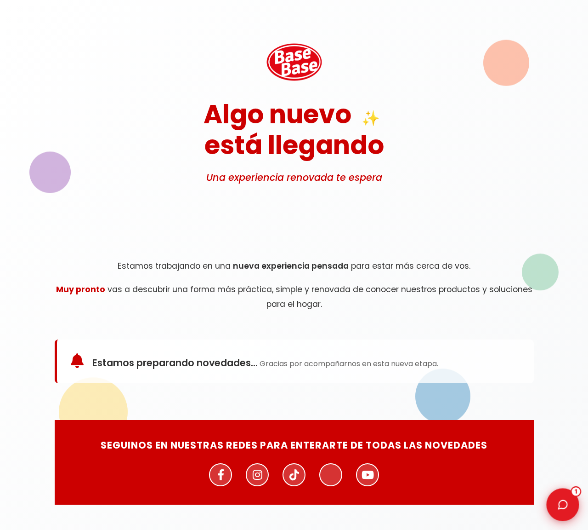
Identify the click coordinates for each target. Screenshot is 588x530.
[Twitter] (330, 474)
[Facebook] (220, 474)
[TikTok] (294, 474)
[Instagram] (257, 474)
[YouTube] (367, 474)
